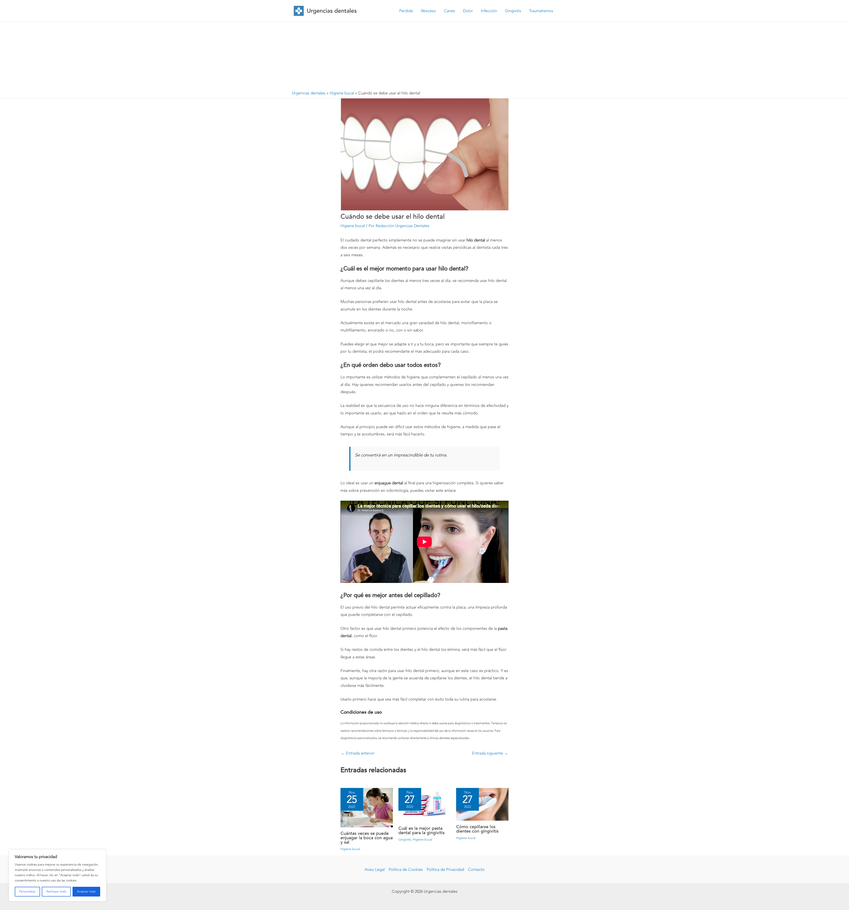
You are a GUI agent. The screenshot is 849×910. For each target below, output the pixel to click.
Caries (449, 11)
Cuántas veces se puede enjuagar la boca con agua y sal (366, 837)
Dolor (468, 11)
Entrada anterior (358, 753)
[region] (57, 875)
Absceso (428, 11)
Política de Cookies (406, 869)
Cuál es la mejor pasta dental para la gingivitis (421, 830)
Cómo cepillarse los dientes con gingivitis (477, 829)
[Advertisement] (424, 55)
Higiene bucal (342, 93)
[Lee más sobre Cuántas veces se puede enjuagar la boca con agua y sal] (366, 807)
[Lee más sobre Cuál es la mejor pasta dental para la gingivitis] (424, 805)
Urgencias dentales (308, 93)
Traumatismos (541, 11)
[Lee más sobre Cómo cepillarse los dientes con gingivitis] (482, 804)
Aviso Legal (375, 869)
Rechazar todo (56, 891)
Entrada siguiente (490, 753)
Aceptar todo (86, 891)
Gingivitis (513, 11)
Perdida (406, 11)
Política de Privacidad (445, 869)
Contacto (476, 869)
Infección (489, 11)
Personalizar (27, 891)
